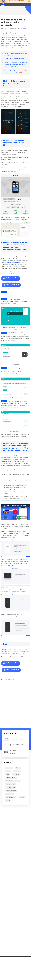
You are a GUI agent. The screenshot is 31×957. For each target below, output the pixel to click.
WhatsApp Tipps (10, 787)
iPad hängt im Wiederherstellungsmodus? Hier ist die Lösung (18, 752)
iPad (7, 774)
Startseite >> (5, 679)
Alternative (9, 767)
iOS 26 (8, 800)
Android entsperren (11, 790)
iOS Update (16, 774)
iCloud (8, 771)
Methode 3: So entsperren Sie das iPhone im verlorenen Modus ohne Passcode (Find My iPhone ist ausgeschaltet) (15, 64)
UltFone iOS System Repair (13, 262)
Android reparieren (11, 777)
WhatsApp (16, 771)
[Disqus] (15, 704)
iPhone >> (11, 679)
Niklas (5, 28)
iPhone (24, 28)
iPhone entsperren (10, 797)
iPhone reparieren (10, 784)
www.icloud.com (16, 157)
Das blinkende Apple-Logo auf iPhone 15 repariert (17, 745)
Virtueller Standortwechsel (12, 781)
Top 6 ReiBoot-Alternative (16, 739)
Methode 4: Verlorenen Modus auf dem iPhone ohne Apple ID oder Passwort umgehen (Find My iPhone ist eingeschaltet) (16, 70)
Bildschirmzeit (9, 794)
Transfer (22, 797)
